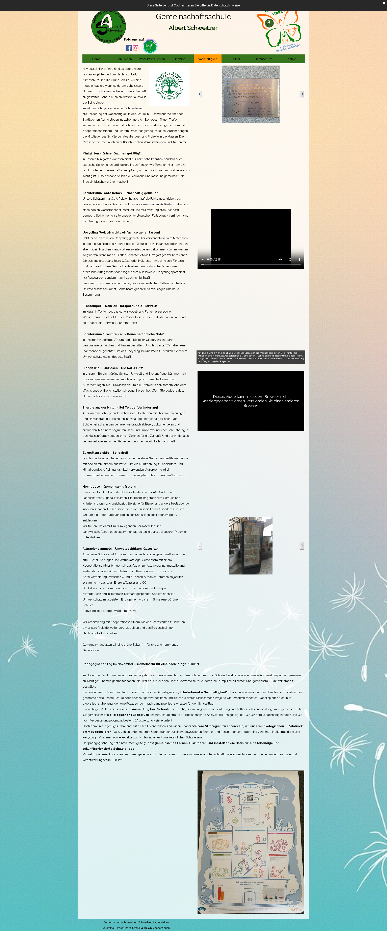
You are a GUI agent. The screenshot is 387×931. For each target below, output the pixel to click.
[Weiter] (302, 94)
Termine (180, 59)
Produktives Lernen (152, 59)
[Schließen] (384, 3)
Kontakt (291, 59)
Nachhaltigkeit (207, 59)
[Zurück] (200, 94)
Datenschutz (263, 59)
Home (96, 59)
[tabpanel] (139, 39)
